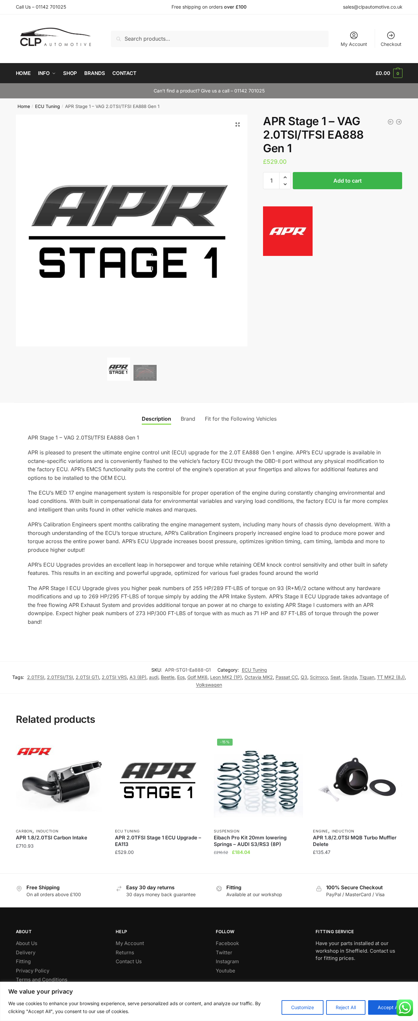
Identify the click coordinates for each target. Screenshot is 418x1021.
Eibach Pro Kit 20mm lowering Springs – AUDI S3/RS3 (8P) (250, 840)
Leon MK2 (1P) (226, 677)
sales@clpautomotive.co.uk (372, 7)
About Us (26, 943)
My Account (354, 44)
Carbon (24, 831)
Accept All (389, 1007)
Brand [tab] (188, 418)
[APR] (288, 232)
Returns (125, 952)
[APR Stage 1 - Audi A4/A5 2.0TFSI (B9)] (390, 122)
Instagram (227, 961)
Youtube (225, 971)
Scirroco (319, 677)
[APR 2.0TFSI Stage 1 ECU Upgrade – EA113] (159, 780)
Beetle (167, 677)
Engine (320, 831)
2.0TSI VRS (114, 677)
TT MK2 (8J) (391, 677)
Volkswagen (209, 684)
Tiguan (367, 677)
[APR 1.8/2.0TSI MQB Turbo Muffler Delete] (357, 780)
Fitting (23, 961)
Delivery (25, 952)
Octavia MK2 (259, 677)
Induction (47, 831)
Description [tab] (156, 418)
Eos (181, 677)
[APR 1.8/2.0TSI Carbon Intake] (60, 780)
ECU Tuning (47, 106)
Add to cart (347, 180)
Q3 (304, 677)
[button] (237, 124)
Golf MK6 (197, 677)
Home (24, 106)
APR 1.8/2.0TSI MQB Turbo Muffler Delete (355, 840)
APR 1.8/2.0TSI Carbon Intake (51, 837)
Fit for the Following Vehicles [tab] (241, 418)
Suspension (226, 831)
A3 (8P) (138, 677)
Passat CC (287, 677)
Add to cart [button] (60, 865)
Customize (302, 1007)
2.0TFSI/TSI (60, 677)
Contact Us (129, 961)
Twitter (224, 952)
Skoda (350, 677)
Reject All (346, 1007)
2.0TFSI (35, 677)
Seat (335, 677)
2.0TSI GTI (87, 677)
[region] (209, 1001)
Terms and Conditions (41, 979)
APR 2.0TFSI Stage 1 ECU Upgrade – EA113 (158, 840)
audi (153, 677)
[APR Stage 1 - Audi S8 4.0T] (399, 122)
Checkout (391, 44)
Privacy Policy (32, 971)
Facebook (227, 943)
